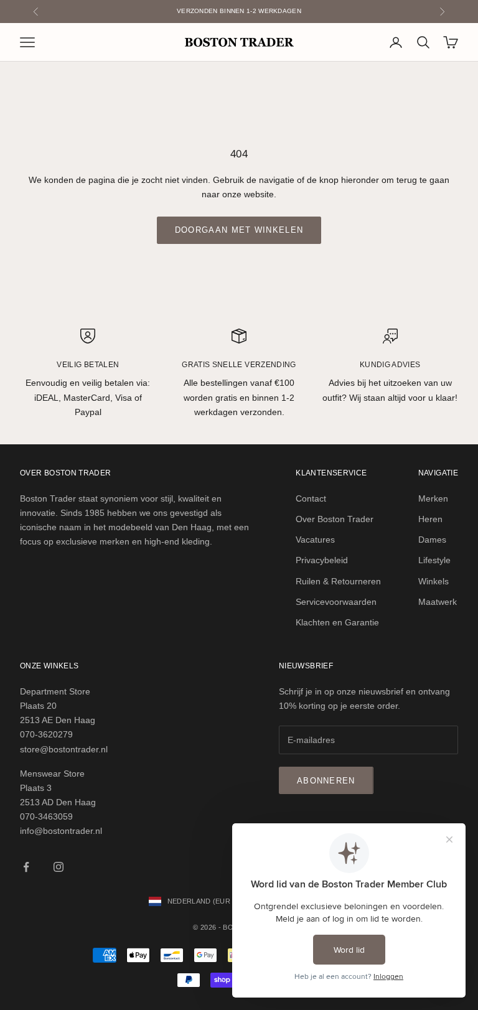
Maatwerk (437, 602)
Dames (432, 540)
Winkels (433, 581)
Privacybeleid (322, 560)
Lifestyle (434, 560)
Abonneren (326, 780)
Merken (433, 498)
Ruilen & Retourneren (338, 581)
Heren (430, 519)
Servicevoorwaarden (336, 602)
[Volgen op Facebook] (26, 867)
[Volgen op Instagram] (58, 867)
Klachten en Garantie (337, 622)
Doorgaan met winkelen (239, 230)
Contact (311, 498)
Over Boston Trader (334, 519)
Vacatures (315, 540)
